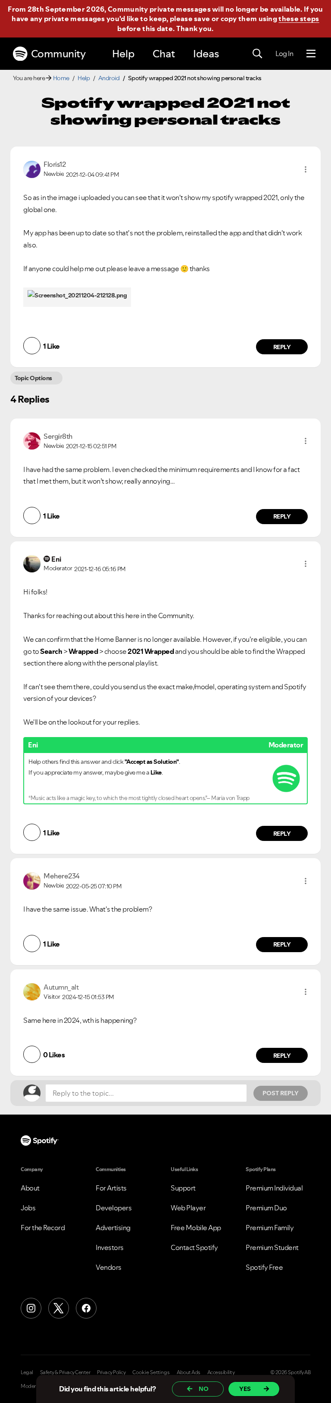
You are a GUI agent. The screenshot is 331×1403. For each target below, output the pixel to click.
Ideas (206, 54)
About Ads (188, 1372)
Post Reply (280, 1093)
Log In (284, 53)
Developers (113, 1207)
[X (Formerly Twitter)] (58, 1308)
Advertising (113, 1227)
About (30, 1188)
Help (123, 54)
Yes (245, 1388)
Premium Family (270, 1227)
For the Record (43, 1227)
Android (109, 78)
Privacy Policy (111, 1372)
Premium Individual (274, 1188)
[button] (305, 169)
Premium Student (272, 1247)
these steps (298, 18)
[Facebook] (86, 1308)
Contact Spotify (194, 1247)
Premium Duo (266, 1207)
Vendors (109, 1267)
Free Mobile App (196, 1227)
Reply (282, 347)
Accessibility (221, 1372)
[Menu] (311, 54)
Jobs (28, 1207)
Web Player (188, 1207)
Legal (27, 1372)
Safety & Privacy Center (65, 1372)
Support (183, 1188)
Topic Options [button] (33, 378)
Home (61, 78)
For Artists (111, 1188)
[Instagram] (31, 1308)
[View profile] (32, 168)
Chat (164, 54)
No (204, 1388)
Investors (110, 1247)
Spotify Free (264, 1267)
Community (58, 54)
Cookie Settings (151, 1372)
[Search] (257, 53)
